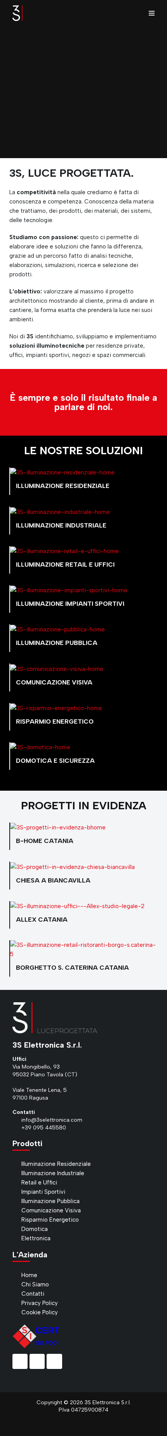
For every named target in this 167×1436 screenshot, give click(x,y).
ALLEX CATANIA (42, 919)
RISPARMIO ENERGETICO (55, 721)
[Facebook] (20, 1361)
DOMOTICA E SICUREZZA (55, 760)
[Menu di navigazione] (151, 13)
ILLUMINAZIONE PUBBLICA (56, 642)
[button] (7, 92)
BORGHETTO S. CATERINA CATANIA (72, 967)
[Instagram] (37, 1361)
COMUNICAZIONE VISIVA (54, 682)
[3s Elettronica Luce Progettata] (17, 13)
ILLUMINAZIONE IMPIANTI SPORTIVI (70, 603)
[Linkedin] (54, 1361)
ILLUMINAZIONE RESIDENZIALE (63, 486)
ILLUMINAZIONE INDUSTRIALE (61, 525)
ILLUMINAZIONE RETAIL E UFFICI (65, 564)
